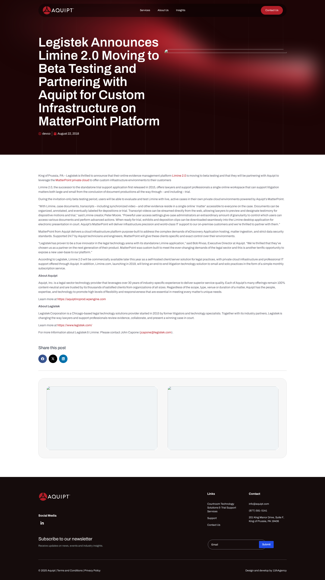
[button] (42, 359)
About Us (163, 10)
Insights (180, 10)
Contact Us (213, 525)
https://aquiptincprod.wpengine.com (81, 299)
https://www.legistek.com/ (74, 325)
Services (145, 10)
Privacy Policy (92, 570)
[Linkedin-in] (42, 523)
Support (212, 518)
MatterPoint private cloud (72, 180)
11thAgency (280, 570)
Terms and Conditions (70, 570)
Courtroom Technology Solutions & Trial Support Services (221, 507)
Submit (266, 544)
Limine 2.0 (179, 175)
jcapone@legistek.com (155, 332)
